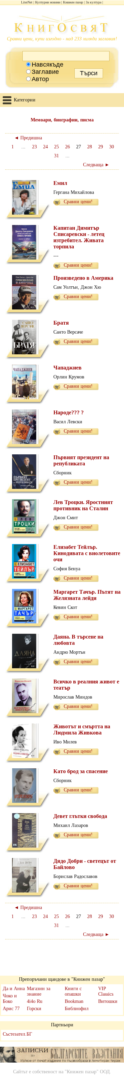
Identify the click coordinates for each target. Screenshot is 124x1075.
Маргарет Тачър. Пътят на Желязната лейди (87, 595)
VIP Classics (105, 991)
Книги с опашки (73, 991)
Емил (60, 183)
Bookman (74, 1001)
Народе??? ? (68, 412)
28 (89, 146)
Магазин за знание (38, 991)
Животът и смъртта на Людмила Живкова (81, 729)
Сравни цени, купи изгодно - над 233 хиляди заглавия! (62, 38)
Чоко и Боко (10, 998)
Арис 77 (11, 1008)
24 (45, 146)
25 (56, 146)
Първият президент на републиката (81, 460)
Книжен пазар (73, 2)
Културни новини (47, 2)
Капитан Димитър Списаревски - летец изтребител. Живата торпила (78, 237)
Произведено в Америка (83, 278)
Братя (61, 323)
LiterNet (26, 2)
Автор (40, 79)
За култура (93, 2)
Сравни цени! (78, 201)
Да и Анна (14, 988)
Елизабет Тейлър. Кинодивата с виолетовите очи (86, 553)
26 (67, 146)
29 (100, 146)
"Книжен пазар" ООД (87, 1071)
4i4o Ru (34, 1001)
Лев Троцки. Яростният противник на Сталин (83, 505)
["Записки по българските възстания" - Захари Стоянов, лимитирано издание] (62, 1055)
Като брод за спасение (80, 771)
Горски (34, 1008)
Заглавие (45, 71)
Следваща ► (96, 164)
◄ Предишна (28, 137)
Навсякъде (47, 64)
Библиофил (77, 1008)
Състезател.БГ (17, 1034)
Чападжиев (67, 368)
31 (56, 155)
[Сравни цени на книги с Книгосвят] (62, 26)
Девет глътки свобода (80, 816)
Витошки (107, 1001)
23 (34, 146)
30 (111, 146)
